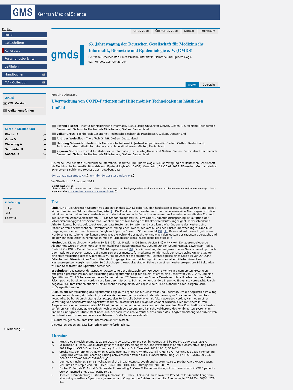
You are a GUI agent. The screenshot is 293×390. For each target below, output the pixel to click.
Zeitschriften (14, 42)
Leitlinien (12, 66)
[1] (111, 211)
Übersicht (209, 84)
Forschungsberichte (20, 58)
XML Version (17, 103)
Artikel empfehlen (21, 110)
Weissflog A (13, 144)
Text (7, 213)
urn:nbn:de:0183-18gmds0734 (110, 175)
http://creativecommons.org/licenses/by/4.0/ (91, 191)
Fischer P (11, 134)
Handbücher (14, 74)
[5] (172, 237)
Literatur (10, 217)
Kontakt (189, 30)
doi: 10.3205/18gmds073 (68, 175)
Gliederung (12, 329)
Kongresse (12, 50)
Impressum (208, 30)
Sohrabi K (12, 154)
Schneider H (14, 149)
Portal (9, 34)
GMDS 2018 (141, 30)
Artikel (192, 84)
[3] (160, 231)
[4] (166, 231)
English (7, 29)
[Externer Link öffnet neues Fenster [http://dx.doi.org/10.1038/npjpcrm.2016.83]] (167, 365)
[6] (131, 249)
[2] (101, 217)
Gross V (10, 139)
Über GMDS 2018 (166, 30)
